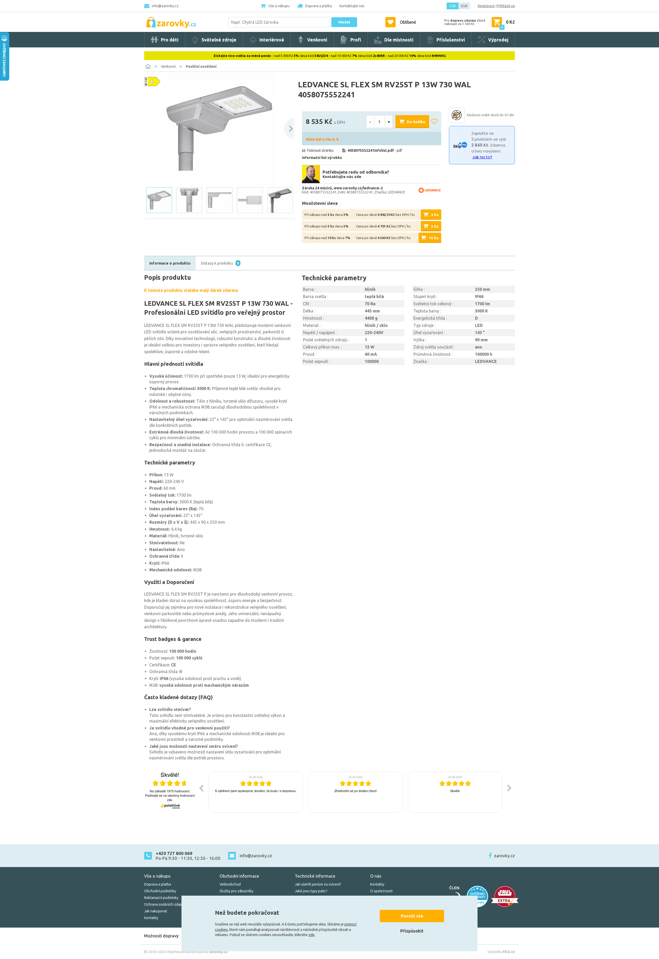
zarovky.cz (504, 855)
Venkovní (168, 66)
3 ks (435, 215)
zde (311, 935)
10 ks (434, 238)
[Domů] (148, 66)
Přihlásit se (506, 6)
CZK (452, 6)
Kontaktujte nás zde (342, 176)
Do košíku (416, 122)
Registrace (486, 6)
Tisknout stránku (320, 150)
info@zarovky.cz (165, 6)
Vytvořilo (501, 952)
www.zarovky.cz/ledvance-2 (358, 188)
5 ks (435, 226)
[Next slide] (289, 128)
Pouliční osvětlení (201, 66)
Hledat (344, 22)
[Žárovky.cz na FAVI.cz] (505, 896)
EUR (464, 6)
